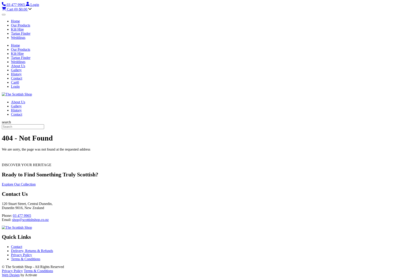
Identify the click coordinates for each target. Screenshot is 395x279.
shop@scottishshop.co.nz (30, 220)
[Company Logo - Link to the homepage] (17, 94)
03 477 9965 (22, 216)
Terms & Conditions (25, 259)
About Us (18, 66)
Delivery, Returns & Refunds (32, 251)
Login (15, 86)
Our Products (20, 25)
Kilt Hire (17, 29)
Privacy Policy (21, 255)
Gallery (16, 70)
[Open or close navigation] (3, 14)
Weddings (18, 38)
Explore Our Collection (19, 184)
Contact (16, 78)
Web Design (11, 275)
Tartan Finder (20, 33)
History (16, 74)
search (6, 122)
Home (15, 21)
